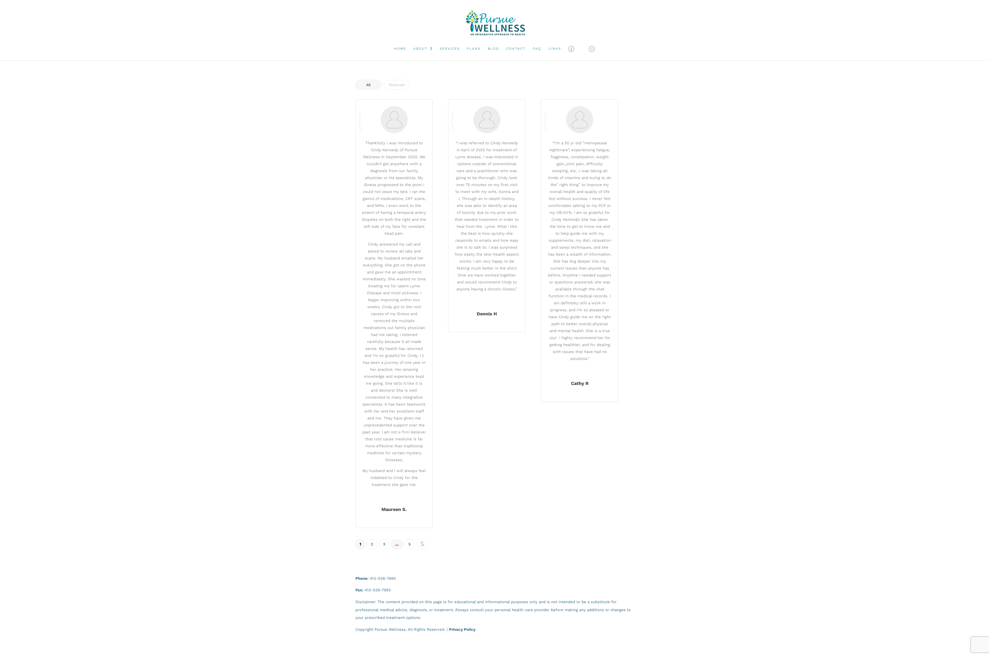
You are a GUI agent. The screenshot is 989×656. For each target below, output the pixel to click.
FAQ (537, 49)
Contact (516, 49)
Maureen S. (394, 509)
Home (400, 49)
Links (554, 49)
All (368, 85)
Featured (397, 85)
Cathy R (580, 383)
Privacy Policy (462, 629)
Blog (493, 49)
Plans (474, 49)
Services (450, 49)
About (420, 49)
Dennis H (487, 313)
